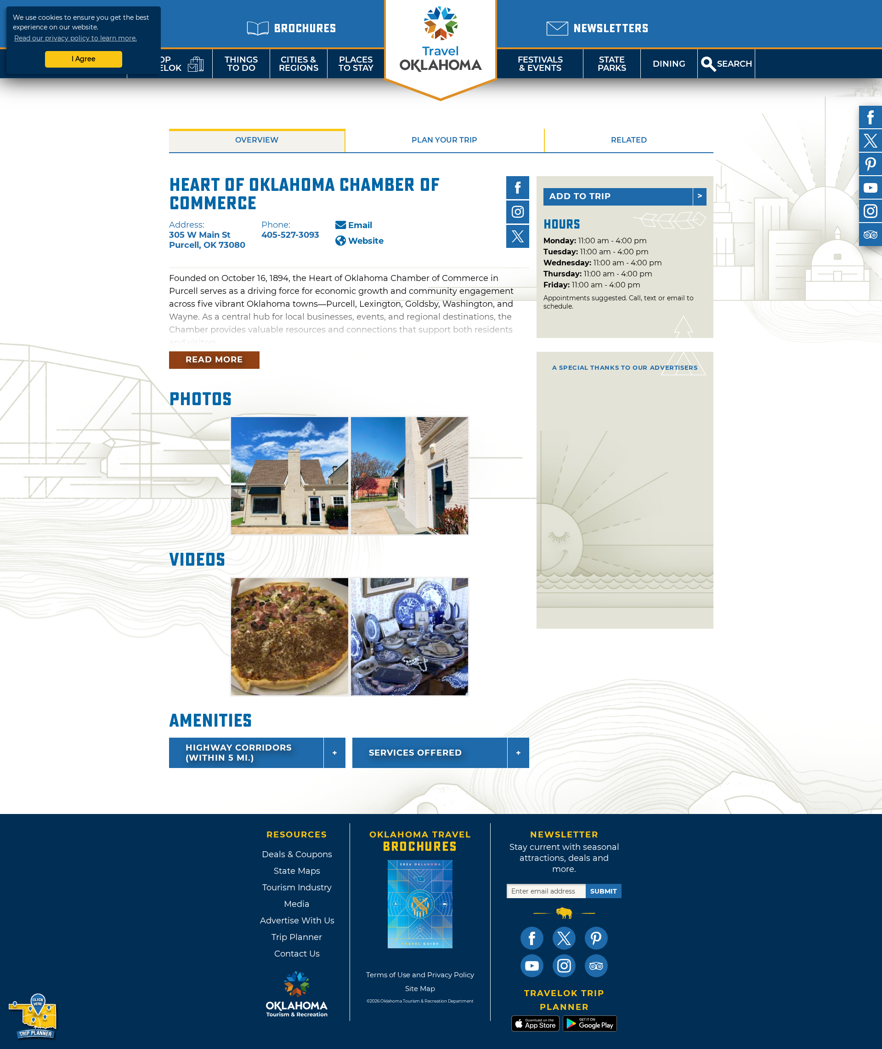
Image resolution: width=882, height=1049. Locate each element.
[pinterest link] (596, 938)
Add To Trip (580, 196)
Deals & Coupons (297, 854)
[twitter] (870, 140)
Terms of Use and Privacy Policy (420, 974)
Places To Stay (356, 64)
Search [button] (734, 64)
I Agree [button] (84, 59)
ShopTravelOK (158, 64)
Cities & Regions (298, 64)
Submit (603, 891)
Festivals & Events (540, 64)
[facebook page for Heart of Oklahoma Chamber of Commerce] (517, 187)
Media (297, 904)
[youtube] (870, 187)
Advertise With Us (297, 921)
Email (360, 225)
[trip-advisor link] (596, 965)
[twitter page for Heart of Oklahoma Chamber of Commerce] (517, 236)
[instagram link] (564, 965)
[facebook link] (531, 938)
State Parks (612, 64)
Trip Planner (296, 937)
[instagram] (870, 211)
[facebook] (870, 117)
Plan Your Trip (444, 140)
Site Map (420, 988)
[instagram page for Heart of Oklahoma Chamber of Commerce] (517, 212)
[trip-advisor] (870, 234)
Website (366, 241)
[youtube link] (531, 965)
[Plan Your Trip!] (33, 1016)
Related (629, 140)
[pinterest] (870, 164)
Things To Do (241, 64)
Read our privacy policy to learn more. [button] (75, 38)
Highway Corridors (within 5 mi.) (239, 753)
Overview (256, 140)
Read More (214, 360)
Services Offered (415, 753)
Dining (669, 64)
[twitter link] (564, 938)
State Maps (297, 871)
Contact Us (297, 954)
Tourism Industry (297, 888)
